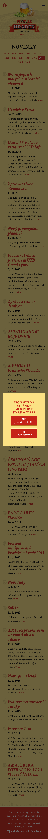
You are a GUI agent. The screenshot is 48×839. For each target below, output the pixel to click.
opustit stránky (24, 433)
